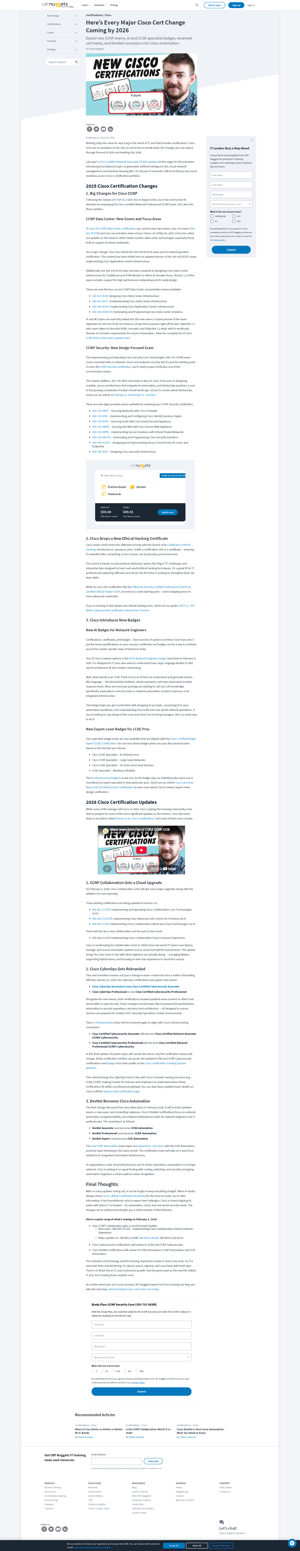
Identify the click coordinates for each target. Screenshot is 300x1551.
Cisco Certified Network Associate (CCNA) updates (128, 162)
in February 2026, (103, 1022)
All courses (50, 1491)
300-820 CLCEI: (101, 924)
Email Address (98, 1454)
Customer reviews (141, 1500)
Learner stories (140, 1491)
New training (51, 1500)
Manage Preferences (221, 1545)
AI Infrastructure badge (104, 778)
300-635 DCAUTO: (102, 312)
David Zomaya (85, 1437)
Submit (141, 1391)
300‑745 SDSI (100, 451)
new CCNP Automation (104, 1146)
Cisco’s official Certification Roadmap (124, 1196)
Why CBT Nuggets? (141, 1495)
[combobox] (140, 1357)
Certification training (55, 1495)
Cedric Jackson (188, 1437)
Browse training (53, 1487)
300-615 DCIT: (100, 301)
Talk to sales (214, 5)
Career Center (139, 1512)
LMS (90, 1500)
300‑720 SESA (100, 421)
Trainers (49, 1508)
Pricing (114, 5)
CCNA (118, 199)
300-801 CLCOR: (101, 909)
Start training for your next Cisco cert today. (133, 1289)
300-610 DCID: (100, 296)
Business (93, 1487)
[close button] (252, 140)
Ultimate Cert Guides (143, 1508)
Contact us (225, 1491)
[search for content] (197, 5)
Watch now (168, 512)
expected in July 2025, (151, 1146)
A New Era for (123, 818)
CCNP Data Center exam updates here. (108, 338)
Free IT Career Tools (98, 1508)
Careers (180, 1495)
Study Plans (138, 1504)
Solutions (99, 5)
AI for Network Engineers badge (147, 658)
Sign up (236, 5)
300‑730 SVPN (100, 432)
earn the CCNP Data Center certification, (113, 228)
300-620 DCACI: (101, 306)
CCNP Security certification (115, 367)
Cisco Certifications (143, 818)
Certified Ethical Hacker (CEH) (103, 591)
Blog (134, 1487)
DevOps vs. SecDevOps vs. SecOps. (135, 395)
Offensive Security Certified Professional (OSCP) (160, 587)
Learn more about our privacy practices (92, 1547)
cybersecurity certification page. (121, 1091)
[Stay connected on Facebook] (89, 130)
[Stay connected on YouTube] (103, 130)
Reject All (197, 1545)
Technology (53, 15)
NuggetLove (182, 1491)
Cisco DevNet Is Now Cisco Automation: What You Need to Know (200, 1431)
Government (94, 1491)
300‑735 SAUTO (101, 437)
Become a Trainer (185, 1500)
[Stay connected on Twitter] (96, 130)
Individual (220, 216)
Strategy (51, 49)
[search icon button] (76, 62)
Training (51, 40)
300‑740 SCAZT (101, 442)
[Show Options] (188, 1357)
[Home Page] (57, 5)
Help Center (226, 1487)
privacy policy (219, 240)
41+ (239, 221)
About (179, 1487)
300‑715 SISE (100, 416)
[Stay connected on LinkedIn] (110, 130)
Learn (85, 5)
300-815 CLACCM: (102, 918)
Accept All (174, 1545)
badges (111, 1063)
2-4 (238, 216)
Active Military (95, 1495)
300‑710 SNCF (100, 411)
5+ (216, 221)
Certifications (54, 24)
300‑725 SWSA (101, 426)
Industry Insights (97, 1504)
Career (50, 32)
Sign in (251, 5)
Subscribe (153, 1461)
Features (49, 1504)
